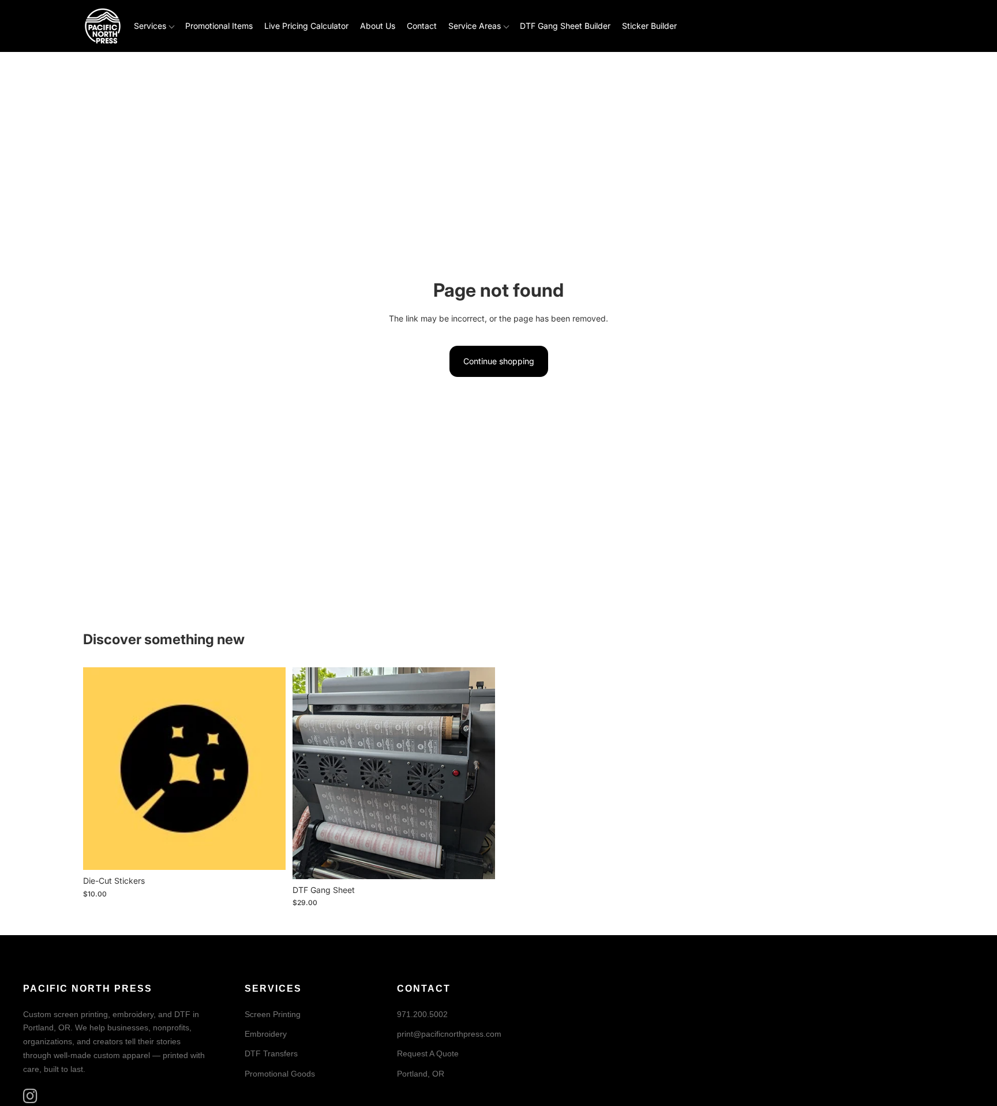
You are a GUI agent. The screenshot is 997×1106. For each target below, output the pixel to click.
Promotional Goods (280, 1073)
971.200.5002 (422, 1013)
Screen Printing (273, 1013)
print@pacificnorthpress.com (449, 1033)
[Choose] (267, 852)
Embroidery (266, 1033)
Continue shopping (498, 361)
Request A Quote (428, 1053)
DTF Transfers (271, 1053)
